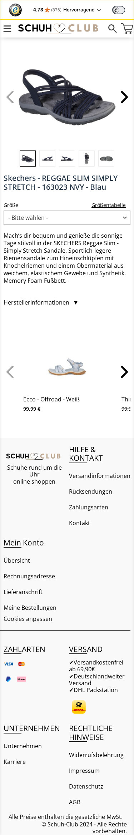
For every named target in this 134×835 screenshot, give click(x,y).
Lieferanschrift (23, 592)
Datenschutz (86, 786)
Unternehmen (23, 746)
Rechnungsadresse (29, 576)
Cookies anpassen (28, 619)
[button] (123, 97)
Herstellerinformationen (41, 302)
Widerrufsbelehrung (96, 755)
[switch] (118, 10)
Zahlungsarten (88, 507)
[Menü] (7, 29)
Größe (11, 205)
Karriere (15, 762)
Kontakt (79, 523)
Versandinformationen (99, 476)
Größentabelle (108, 205)
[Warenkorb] (127, 29)
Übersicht (17, 560)
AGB (74, 802)
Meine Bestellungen (30, 608)
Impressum (84, 771)
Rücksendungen (90, 491)
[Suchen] (112, 29)
